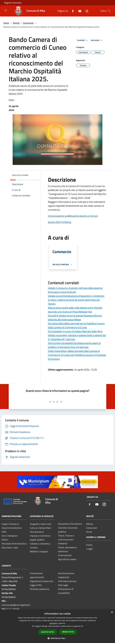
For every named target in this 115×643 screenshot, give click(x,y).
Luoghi (89, 548)
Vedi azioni (95, 40)
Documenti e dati (10, 547)
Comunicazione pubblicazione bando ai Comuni (73, 216)
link (82, 626)
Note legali (63, 585)
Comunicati (28, 23)
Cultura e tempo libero (40, 528)
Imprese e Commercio (40, 535)
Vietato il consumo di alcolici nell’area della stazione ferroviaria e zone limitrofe (75, 290)
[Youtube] (78, 11)
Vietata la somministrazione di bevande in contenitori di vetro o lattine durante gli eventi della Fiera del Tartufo (76, 300)
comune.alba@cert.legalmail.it (16, 605)
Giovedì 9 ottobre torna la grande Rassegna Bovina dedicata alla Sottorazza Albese (75, 317)
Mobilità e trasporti (39, 551)
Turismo (33, 547)
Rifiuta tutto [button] (68, 631)
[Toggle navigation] (5, 10)
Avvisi (89, 531)
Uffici (4, 531)
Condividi (81, 40)
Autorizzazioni (65, 555)
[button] (57, 638)
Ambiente (62, 543)
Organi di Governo (10, 524)
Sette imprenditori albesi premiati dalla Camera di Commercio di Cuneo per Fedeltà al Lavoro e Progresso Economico (77, 355)
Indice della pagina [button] (20, 175)
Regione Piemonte (13, 2)
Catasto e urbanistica (40, 543)
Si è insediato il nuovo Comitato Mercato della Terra (75, 331)
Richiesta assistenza (39, 589)
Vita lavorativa (37, 531)
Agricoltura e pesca (67, 559)
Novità (16, 23)
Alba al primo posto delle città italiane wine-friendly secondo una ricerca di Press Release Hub (75, 310)
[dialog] (57, 626)
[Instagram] (85, 11)
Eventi (89, 545)
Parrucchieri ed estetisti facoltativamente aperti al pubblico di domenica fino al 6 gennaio (74, 345)
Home (6, 23)
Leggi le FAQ (36, 585)
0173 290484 (12, 609)
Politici (5, 539)
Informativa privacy (67, 581)
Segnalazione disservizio (41, 581)
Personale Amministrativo (14, 543)
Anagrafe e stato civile (40, 524)
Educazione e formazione (70, 523)
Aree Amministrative (12, 528)
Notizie (89, 524)
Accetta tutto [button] (47, 632)
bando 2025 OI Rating (59, 222)
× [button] (112, 612)
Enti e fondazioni (10, 535)
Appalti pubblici (37, 539)
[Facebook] (71, 11)
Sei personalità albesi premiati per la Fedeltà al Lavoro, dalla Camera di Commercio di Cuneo (76, 325)
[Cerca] (109, 11)
